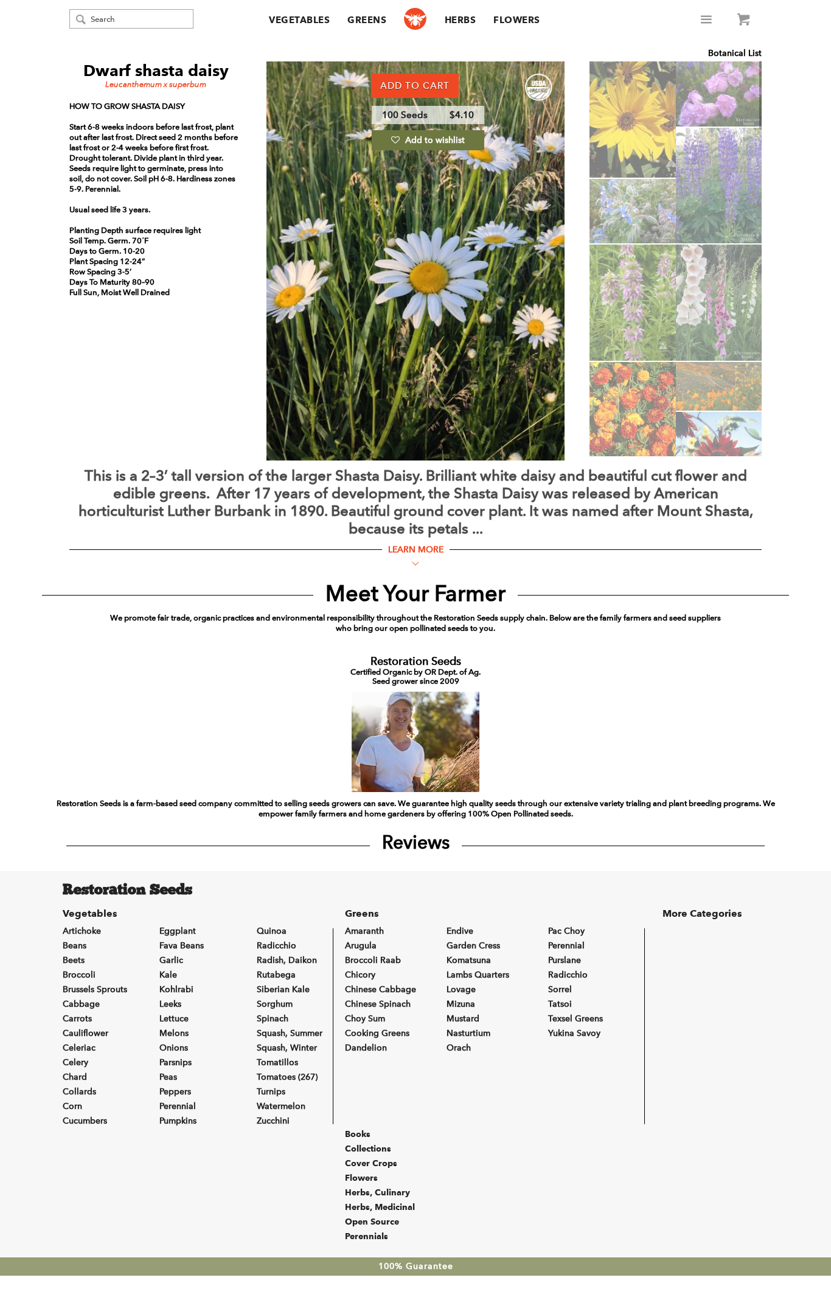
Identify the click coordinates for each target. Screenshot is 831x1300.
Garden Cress (473, 945)
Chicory (360, 975)
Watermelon (281, 1106)
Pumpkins (177, 1121)
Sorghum (275, 1004)
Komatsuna (469, 960)
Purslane (564, 960)
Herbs (460, 20)
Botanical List (735, 53)
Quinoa (272, 931)
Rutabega (276, 975)
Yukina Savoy (574, 1033)
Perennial (177, 1106)
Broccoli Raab (373, 960)
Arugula (361, 945)
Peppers (175, 1091)
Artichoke (82, 931)
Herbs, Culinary (377, 1192)
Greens (366, 20)
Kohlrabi (176, 989)
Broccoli (79, 975)
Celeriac (79, 1048)
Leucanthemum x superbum (155, 84)
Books (357, 1134)
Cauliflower (85, 1033)
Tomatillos (277, 1062)
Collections (368, 1148)
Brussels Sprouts (95, 989)
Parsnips (175, 1062)
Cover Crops (371, 1163)
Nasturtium (468, 1033)
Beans (74, 945)
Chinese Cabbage (380, 989)
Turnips (271, 1091)
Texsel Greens (575, 1018)
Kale (168, 975)
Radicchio (276, 945)
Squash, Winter (287, 1048)
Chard (75, 1077)
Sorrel (560, 989)
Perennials (366, 1236)
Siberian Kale (283, 989)
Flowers (516, 20)
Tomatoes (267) (287, 1077)
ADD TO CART (415, 85)
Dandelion (366, 1048)
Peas (168, 1077)
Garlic (171, 960)
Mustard (463, 1018)
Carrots (77, 1018)
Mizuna (461, 1004)
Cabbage (81, 1004)
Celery (75, 1062)
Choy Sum (365, 1018)
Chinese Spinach (378, 1004)
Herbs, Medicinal (380, 1207)
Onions (173, 1048)
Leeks (170, 1004)
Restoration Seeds (127, 890)
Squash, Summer (289, 1033)
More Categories (702, 913)
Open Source (372, 1221)
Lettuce (174, 1018)
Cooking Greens (377, 1033)
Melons (174, 1033)
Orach (459, 1048)
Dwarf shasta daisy (156, 70)
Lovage (461, 989)
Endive (460, 931)
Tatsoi (560, 1004)
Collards (79, 1091)
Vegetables (299, 20)
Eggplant (177, 931)
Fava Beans (181, 945)
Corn (72, 1106)
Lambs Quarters (478, 975)
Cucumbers (85, 1121)
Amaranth (364, 931)
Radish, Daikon (287, 960)
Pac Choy (566, 931)
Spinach (272, 1018)
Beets (74, 960)
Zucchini (273, 1121)
